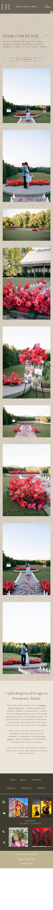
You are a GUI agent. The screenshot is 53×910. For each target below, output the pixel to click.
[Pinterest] (4, 843)
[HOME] (4, 802)
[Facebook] (4, 831)
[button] (47, 6)
